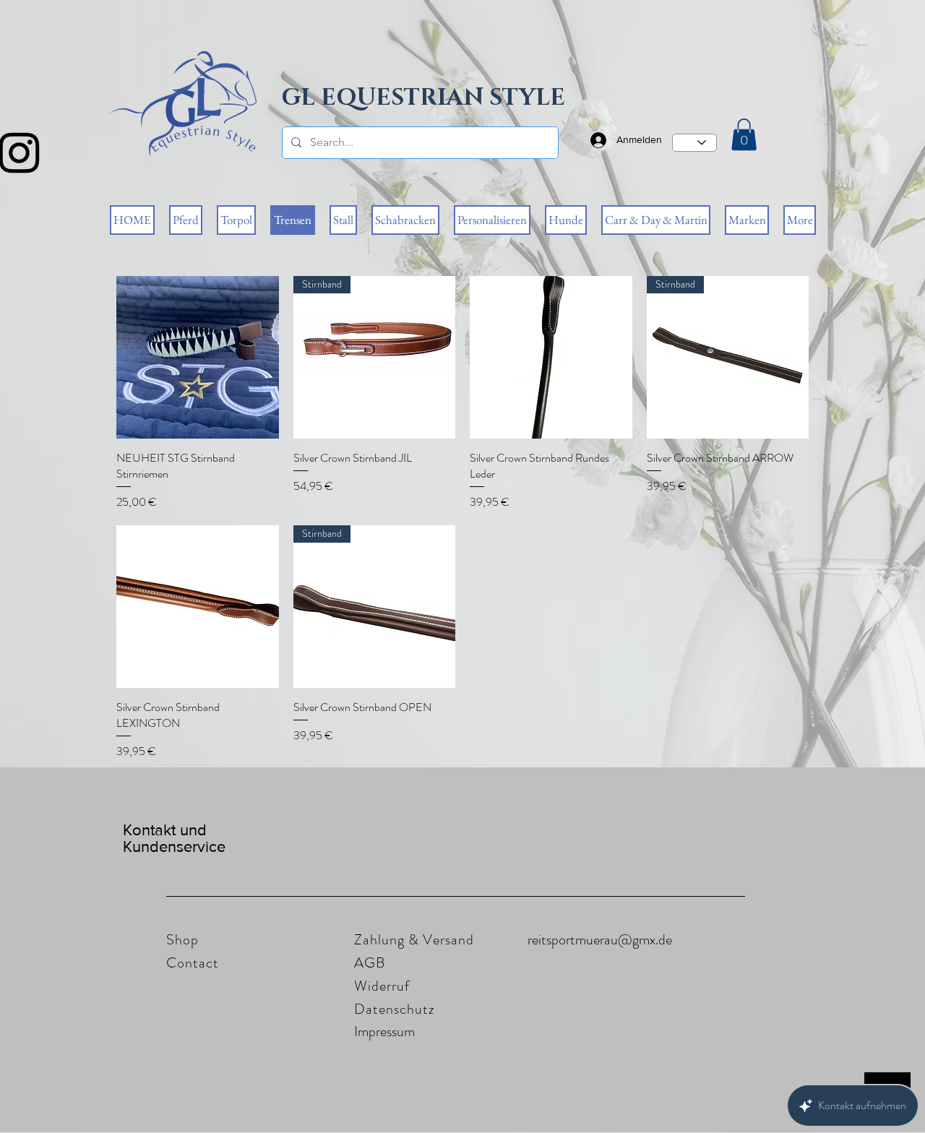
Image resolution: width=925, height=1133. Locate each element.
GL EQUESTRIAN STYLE (423, 97)
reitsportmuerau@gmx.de (600, 939)
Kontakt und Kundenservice (174, 838)
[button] (744, 134)
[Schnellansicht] (197, 357)
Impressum (384, 1031)
